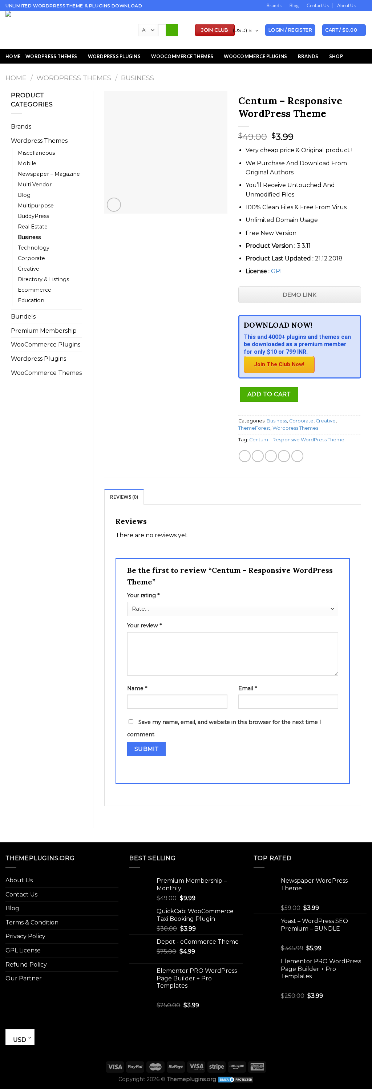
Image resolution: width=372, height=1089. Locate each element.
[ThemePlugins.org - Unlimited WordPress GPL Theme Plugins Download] (66, 30)
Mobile (27, 163)
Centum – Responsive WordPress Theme (296, 439)
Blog (294, 5)
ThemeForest (254, 428)
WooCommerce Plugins (255, 56)
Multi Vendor (35, 184)
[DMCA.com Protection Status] (236, 1079)
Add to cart (269, 394)
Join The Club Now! (279, 364)
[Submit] (172, 30)
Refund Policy (26, 964)
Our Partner (23, 978)
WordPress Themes (51, 56)
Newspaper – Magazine (49, 174)
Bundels (23, 316)
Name (137, 688)
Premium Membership (44, 330)
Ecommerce (34, 290)
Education (31, 300)
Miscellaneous (36, 153)
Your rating (143, 595)
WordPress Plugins (114, 56)
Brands (274, 5)
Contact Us (318, 5)
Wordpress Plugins (38, 358)
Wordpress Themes (73, 78)
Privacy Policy (25, 936)
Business (137, 78)
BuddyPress (33, 216)
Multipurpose (36, 205)
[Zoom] (114, 205)
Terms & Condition (31, 922)
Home (12, 56)
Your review (144, 625)
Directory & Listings (43, 279)
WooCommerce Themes (182, 56)
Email (247, 688)
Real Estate (33, 226)
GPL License (23, 950)
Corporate (31, 258)
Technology (33, 247)
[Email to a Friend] (271, 456)
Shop (336, 56)
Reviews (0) (124, 497)
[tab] (124, 496)
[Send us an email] (363, 5)
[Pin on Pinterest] (284, 456)
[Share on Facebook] (245, 456)
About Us (346, 5)
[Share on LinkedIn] (297, 456)
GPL (277, 271)
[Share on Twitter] (258, 456)
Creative (28, 269)
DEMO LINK (299, 294)
